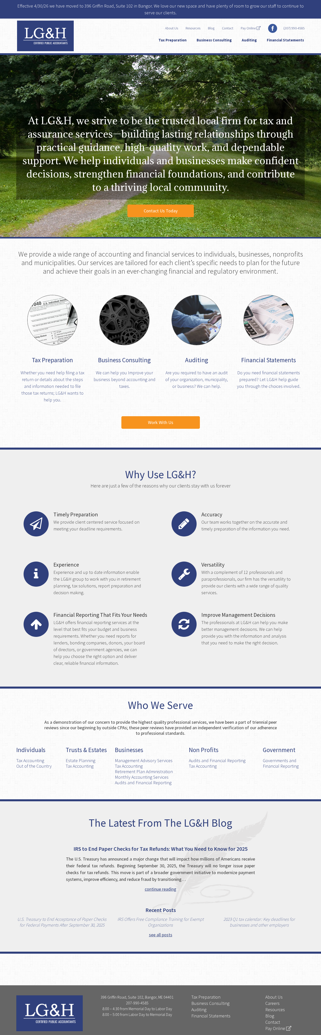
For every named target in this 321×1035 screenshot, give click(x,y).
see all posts (160, 935)
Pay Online (249, 28)
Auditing (249, 40)
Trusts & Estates (86, 750)
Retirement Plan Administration (144, 771)
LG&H (54, 36)
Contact (227, 28)
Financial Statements (285, 40)
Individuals (30, 750)
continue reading (160, 889)
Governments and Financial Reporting (281, 763)
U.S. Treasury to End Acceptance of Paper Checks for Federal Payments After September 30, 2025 (61, 922)
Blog (211, 28)
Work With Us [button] (160, 422)
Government (279, 750)
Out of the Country (34, 766)
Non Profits (203, 750)
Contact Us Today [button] (161, 211)
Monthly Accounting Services (142, 777)
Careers (272, 1003)
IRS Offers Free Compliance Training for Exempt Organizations (160, 922)
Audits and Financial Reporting (143, 782)
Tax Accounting (30, 760)
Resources (193, 28)
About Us (171, 28)
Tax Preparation (172, 40)
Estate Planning (80, 760)
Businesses (129, 750)
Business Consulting (214, 40)
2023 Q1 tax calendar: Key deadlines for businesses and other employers (259, 922)
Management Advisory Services (144, 760)
